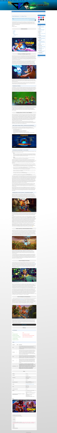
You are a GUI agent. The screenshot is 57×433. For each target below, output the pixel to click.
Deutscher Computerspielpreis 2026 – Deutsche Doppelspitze (42, 36)
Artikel (7, 0)
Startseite (5, 0)
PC (15, 0)
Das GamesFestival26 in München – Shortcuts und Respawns (41, 27)
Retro (20, 0)
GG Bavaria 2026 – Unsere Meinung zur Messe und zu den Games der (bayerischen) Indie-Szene (42, 42)
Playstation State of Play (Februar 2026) (41, 49)
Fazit (13, 33)
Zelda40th (25, 0)
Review (29, 18)
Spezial (13, 0)
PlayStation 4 (23, 18)
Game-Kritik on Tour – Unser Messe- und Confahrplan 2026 (42, 46)
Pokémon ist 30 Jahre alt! (41, 44)
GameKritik (1, 0)
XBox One (31, 18)
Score (15, 35)
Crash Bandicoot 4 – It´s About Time (19, 16)
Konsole (17, 0)
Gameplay (14, 31)
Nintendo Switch (18, 18)
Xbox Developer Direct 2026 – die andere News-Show (42, 51)
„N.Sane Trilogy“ (34, 263)
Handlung (14, 30)
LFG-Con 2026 (40, 31)
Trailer (14, 36)
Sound (14, 32)
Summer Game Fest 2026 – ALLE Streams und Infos (42, 29)
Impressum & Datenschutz (30, 0)
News (10, 0)
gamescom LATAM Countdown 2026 (42, 33)
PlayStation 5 (26, 18)
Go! (44, 13)
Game (13, 18)
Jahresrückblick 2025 (41, 53)
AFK (22, 0)
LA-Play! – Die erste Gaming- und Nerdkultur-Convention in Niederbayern (42, 39)
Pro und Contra (16, 34)
